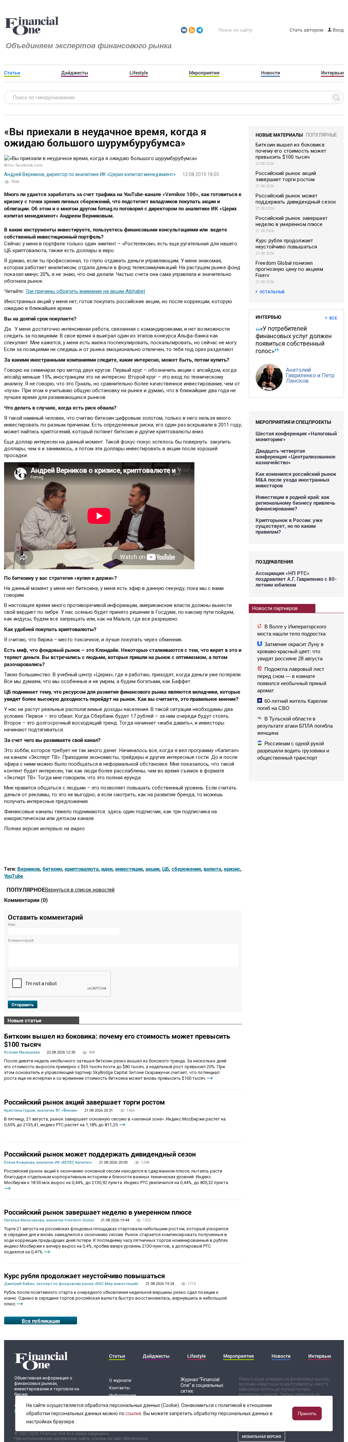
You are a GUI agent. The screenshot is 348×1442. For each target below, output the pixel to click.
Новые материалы (279, 135)
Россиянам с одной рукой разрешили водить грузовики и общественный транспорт (293, 751)
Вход (338, 30)
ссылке (133, 1413)
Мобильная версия (261, 1436)
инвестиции (129, 868)
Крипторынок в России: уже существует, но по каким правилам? (289, 526)
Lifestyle (138, 72)
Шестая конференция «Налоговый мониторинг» (296, 436)
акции (152, 868)
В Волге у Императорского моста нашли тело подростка (291, 630)
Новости (270, 72)
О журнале (120, 1380)
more (210, 1078)
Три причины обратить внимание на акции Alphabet (85, 291)
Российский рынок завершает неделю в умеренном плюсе (98, 1212)
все (333, 317)
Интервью (332, 72)
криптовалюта (82, 868)
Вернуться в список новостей (80, 890)
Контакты (119, 1387)
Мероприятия (204, 72)
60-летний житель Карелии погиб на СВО (292, 704)
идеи (106, 868)
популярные (321, 135)
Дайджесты (74, 72)
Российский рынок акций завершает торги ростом (84, 1101)
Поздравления (274, 561)
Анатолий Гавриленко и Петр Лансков (310, 375)
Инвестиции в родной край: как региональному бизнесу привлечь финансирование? (295, 502)
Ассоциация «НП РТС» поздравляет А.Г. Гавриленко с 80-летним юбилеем (296, 579)
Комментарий (21, 940)
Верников (28, 868)
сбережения (186, 868)
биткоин (52, 868)
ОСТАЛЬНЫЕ (272, 291)
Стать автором (307, 30)
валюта (212, 868)
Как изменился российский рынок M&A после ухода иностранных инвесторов (296, 479)
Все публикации (41, 1320)
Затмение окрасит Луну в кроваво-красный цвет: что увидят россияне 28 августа (290, 651)
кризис (232, 868)
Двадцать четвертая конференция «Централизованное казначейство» (295, 456)
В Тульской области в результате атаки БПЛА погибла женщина (295, 726)
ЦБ (165, 868)
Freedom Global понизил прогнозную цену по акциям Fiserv (289, 269)
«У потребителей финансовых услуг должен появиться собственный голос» (294, 339)
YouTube (13, 875)
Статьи (12, 72)
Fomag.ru (31, 26)
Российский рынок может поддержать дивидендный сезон (100, 1153)
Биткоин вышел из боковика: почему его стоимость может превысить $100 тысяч (117, 1039)
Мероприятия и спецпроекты (293, 422)
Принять (307, 1413)
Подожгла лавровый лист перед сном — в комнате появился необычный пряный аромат (291, 679)
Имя (11, 924)
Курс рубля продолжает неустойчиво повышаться (84, 1275)
